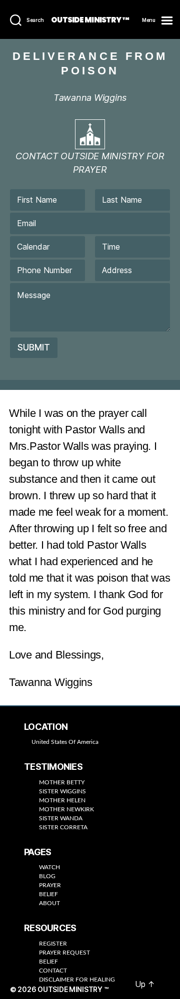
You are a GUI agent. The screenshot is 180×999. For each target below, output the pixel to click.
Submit (34, 347)
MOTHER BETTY (61, 782)
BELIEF (48, 894)
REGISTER (53, 944)
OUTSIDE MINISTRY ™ (89, 19)
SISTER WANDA (60, 818)
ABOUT (49, 903)
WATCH (49, 867)
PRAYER (50, 885)
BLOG (47, 876)
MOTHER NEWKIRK (66, 809)
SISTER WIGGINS (62, 791)
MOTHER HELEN (62, 800)
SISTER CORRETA (63, 827)
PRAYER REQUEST (64, 953)
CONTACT (53, 971)
